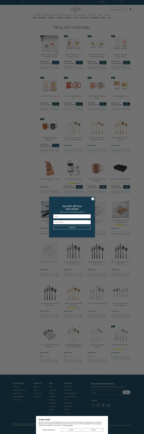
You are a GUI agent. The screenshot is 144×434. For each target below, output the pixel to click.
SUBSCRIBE (72, 227)
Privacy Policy (68, 425)
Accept (71, 429)
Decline (93, 429)
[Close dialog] (92, 198)
